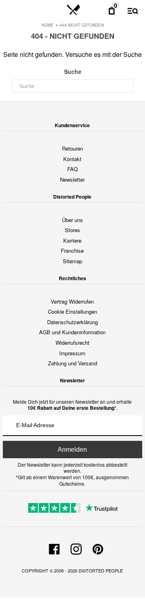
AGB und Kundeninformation (72, 332)
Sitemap (72, 261)
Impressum (72, 353)
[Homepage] (73, 10)
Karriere (72, 240)
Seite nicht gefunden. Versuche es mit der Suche (72, 54)
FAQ (72, 169)
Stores (72, 230)
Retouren (72, 148)
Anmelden (72, 449)
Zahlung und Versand (72, 363)
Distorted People (101, 570)
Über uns (72, 220)
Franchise (72, 250)
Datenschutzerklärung (72, 322)
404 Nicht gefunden (82, 25)
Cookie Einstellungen (72, 311)
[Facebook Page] (54, 548)
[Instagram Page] (76, 548)
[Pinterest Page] (98, 548)
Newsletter (72, 179)
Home (47, 25)
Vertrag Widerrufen (72, 301)
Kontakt (72, 159)
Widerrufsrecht (72, 342)
